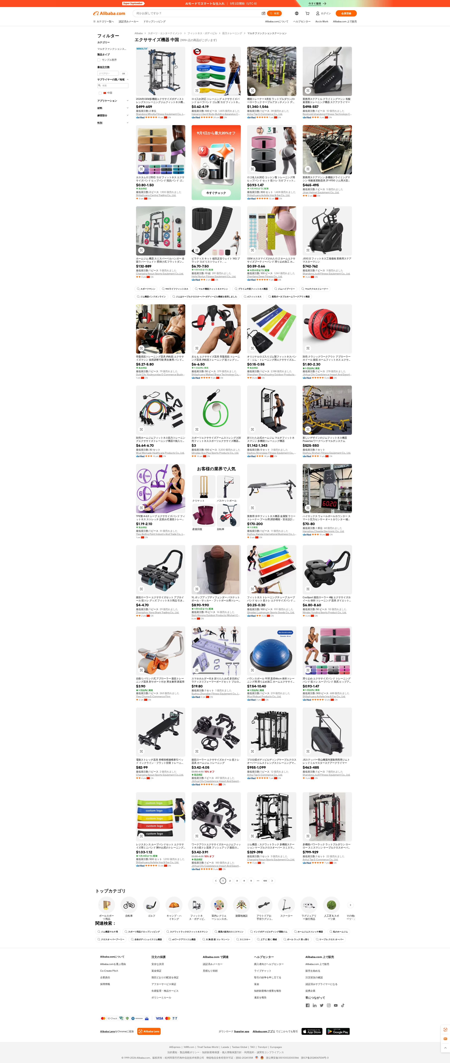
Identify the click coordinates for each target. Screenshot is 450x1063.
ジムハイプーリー (286, 289)
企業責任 (105, 977)
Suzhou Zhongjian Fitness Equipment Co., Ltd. (216, 693)
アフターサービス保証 (164, 984)
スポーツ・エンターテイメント (165, 33)
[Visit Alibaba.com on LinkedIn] (315, 1005)
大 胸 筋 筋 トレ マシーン (218, 939)
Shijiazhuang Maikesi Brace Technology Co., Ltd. (216, 374)
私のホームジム (340, 931)
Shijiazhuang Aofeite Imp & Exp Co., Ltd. (268, 195)
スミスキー (245, 939)
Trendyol (262, 1047)
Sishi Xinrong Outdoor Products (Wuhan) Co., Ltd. (216, 615)
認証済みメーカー (213, 964)
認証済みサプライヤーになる (322, 984)
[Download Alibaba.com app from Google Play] (338, 1031)
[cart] (308, 13)
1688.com (189, 1047)
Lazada (225, 1047)
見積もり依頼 (210, 970)
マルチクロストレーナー (316, 289)
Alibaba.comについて (112, 956)
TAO (252, 1047)
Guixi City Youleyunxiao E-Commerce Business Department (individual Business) (160, 374)
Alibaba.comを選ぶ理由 (113, 964)
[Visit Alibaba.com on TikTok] (343, 1005)
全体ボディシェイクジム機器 (148, 939)
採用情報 (105, 984)
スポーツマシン (147, 289)
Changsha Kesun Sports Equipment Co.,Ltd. (160, 273)
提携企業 (310, 990)
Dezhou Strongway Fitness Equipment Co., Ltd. (271, 452)
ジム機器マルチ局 (109, 931)
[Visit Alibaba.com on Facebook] (308, 1005)
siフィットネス (254, 296)
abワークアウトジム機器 (184, 939)
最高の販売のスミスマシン (230, 931)
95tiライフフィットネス (176, 289)
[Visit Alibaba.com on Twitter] (322, 1005)
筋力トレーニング (232, 33)
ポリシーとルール (161, 997)
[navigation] (112, 457)
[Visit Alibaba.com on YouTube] (336, 1005)
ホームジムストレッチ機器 (310, 931)
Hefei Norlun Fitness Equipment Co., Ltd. (214, 276)
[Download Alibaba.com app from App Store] (312, 1031)
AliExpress (175, 1047)
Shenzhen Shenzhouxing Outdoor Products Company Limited (271, 374)
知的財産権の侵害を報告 (267, 990)
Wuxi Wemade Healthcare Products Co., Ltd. (160, 452)
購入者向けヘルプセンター (269, 964)
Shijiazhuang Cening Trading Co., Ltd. (156, 195)
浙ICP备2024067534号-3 (315, 1057)
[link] (445, 1029)
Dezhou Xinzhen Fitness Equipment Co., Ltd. (327, 452)
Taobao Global (239, 1047)
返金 (256, 984)
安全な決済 (158, 964)
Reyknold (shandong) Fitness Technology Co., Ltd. (327, 114)
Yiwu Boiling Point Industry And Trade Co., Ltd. (160, 534)
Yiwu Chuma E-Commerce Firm (153, 696)
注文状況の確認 (314, 977)
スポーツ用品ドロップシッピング (144, 931)
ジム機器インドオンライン (153, 296)
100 (265, 881)
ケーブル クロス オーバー (331, 939)
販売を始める (313, 970)
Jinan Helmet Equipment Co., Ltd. (321, 192)
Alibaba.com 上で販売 (317, 964)
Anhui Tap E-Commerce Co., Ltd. (264, 114)
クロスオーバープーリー (112, 939)
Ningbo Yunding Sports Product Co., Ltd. (324, 612)
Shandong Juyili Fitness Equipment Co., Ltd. (326, 273)
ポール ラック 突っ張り (298, 939)
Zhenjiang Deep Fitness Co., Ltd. (264, 276)
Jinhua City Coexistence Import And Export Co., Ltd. (327, 374)
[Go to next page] (272, 881)
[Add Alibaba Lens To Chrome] (149, 1031)
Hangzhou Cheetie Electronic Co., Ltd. (323, 531)
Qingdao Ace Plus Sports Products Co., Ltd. (215, 452)
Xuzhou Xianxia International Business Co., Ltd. (271, 534)
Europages (276, 1047)
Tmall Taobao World (207, 1047)
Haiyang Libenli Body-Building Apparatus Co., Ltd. (216, 114)
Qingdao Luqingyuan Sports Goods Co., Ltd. (270, 612)
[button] (263, 13)
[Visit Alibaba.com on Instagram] (329, 1005)
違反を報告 (260, 997)
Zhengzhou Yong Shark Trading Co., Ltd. (157, 612)
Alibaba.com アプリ (264, 1031)
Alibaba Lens (107, 1031)
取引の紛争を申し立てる (267, 977)
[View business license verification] (256, 1057)
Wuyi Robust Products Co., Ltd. (264, 696)
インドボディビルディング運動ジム (270, 931)
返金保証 (156, 970)
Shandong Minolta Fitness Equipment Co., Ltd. (160, 114)
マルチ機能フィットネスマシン (213, 289)
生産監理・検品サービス (165, 990)
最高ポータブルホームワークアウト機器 (291, 296)
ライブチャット (262, 970)
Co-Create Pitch (109, 970)
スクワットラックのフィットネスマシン (189, 931)
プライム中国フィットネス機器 (253, 289)
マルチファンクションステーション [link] (267, 33)
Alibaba (139, 33)
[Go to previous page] (216, 881)
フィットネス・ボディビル (202, 33)
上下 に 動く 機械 (269, 939)
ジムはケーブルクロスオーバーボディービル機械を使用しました (206, 296)
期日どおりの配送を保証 (165, 977)
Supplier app (241, 1031)
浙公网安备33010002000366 (282, 1057)
